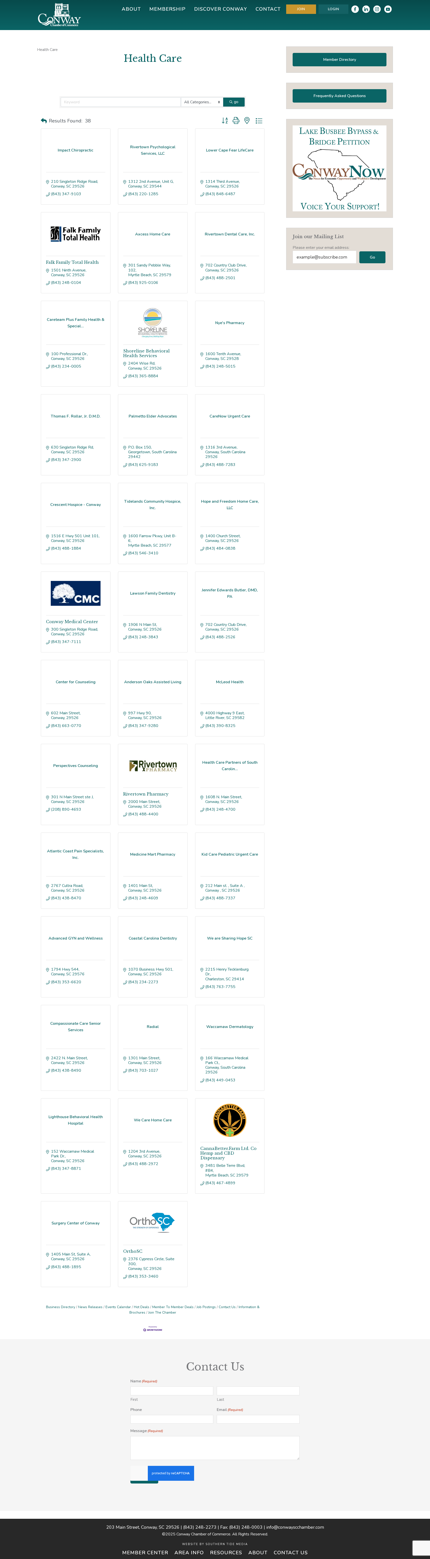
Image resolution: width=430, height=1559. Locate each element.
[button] (44, 120)
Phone (136, 1409)
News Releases (90, 1307)
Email (230, 1409)
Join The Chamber (162, 1312)
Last (220, 1399)
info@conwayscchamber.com (295, 1527)
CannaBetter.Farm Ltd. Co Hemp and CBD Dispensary (228, 1153)
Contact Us (227, 1307)
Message (146, 1431)
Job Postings (206, 1307)
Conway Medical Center (72, 621)
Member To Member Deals (173, 1307)
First (134, 1399)
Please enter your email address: (321, 247)
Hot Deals (141, 1307)
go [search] (236, 102)
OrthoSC (132, 1251)
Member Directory (339, 59)
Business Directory (60, 1307)
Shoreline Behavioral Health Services (146, 353)
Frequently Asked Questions (340, 96)
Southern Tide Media (227, 1544)
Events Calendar (118, 1307)
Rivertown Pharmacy (145, 794)
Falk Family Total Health (72, 262)
